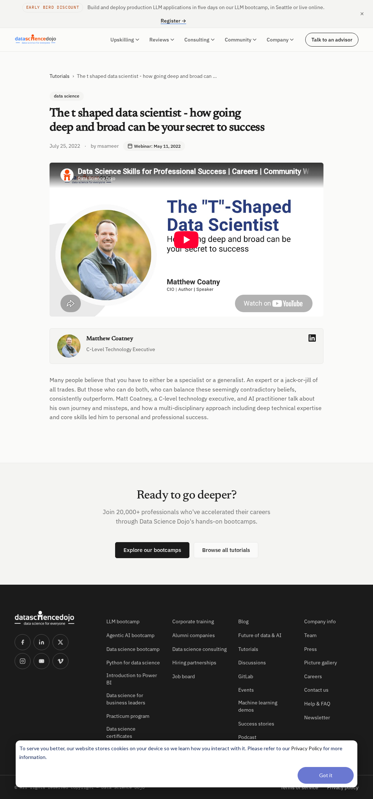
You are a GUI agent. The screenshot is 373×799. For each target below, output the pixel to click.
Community (238, 39)
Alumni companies (193, 635)
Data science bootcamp (133, 649)
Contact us (316, 690)
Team (310, 635)
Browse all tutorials (226, 549)
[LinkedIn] (42, 642)
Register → (173, 20)
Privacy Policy (306, 748)
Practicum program (127, 716)
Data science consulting (199, 649)
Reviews (159, 39)
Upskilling (122, 39)
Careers (313, 676)
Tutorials (60, 76)
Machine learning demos (257, 706)
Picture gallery (320, 662)
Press (310, 649)
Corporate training (193, 621)
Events (246, 690)
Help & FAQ (317, 703)
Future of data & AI (260, 635)
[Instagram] (23, 661)
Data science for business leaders (125, 699)
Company (277, 39)
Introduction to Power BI (131, 679)
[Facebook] (23, 642)
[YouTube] (42, 661)
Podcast (247, 737)
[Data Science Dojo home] (55, 618)
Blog (243, 621)
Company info (320, 621)
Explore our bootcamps (152, 549)
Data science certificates (121, 732)
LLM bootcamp (123, 621)
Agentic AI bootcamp (130, 635)
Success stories (256, 723)
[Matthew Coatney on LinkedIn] (312, 338)
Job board (183, 676)
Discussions (252, 662)
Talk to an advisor (331, 39)
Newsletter (317, 717)
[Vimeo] (60, 661)
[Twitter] (60, 642)
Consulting (196, 39)
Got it (326, 775)
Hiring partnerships (194, 662)
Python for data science (133, 662)
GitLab (245, 676)
